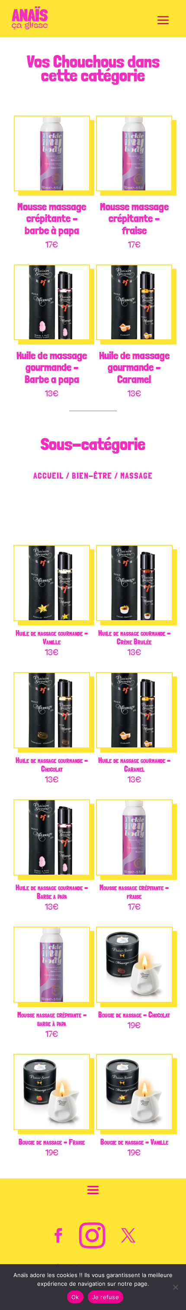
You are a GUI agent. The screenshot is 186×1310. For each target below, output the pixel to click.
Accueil (48, 475)
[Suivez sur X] (128, 1235)
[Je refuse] (175, 1287)
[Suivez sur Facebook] (58, 1235)
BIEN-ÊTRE (92, 475)
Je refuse (105, 1297)
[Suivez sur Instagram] (92, 1236)
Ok (75, 1297)
